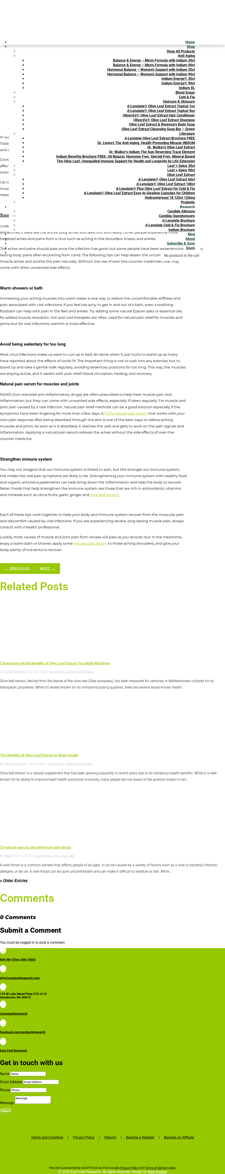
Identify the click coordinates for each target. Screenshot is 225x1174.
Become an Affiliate (179, 1137)
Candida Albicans (181, 211)
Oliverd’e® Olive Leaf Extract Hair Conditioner (159, 115)
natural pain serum (90, 543)
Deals (190, 248)
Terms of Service (156, 1168)
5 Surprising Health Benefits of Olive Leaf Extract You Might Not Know (55, 663)
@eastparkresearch (13, 1013)
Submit (6, 1111)
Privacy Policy (84, 1137)
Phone (5, 1090)
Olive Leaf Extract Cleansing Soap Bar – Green (158, 129)
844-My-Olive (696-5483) (18, 959)
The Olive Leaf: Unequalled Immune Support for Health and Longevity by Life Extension (126, 161)
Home (190, 42)
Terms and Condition (47, 1137)
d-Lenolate (57, 672)
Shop (191, 47)
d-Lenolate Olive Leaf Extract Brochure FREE (160, 138)
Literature (187, 134)
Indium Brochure (182, 230)
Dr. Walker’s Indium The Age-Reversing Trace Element (152, 152)
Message (7, 1103)
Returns (110, 1137)
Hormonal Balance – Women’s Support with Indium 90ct (151, 74)
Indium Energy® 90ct (178, 83)
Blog (191, 234)
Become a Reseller (140, 1137)
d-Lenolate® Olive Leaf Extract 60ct (166, 179)
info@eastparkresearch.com (20, 978)
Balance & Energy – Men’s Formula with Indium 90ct (154, 65)
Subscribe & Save (181, 243)
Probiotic (188, 202)
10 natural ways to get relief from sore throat (35, 847)
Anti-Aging (186, 56)
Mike (8, 856)
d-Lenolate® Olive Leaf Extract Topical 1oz (161, 106)
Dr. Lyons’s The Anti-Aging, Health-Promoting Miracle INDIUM (146, 143)
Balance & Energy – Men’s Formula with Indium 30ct (154, 60)
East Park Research (13, 1050)
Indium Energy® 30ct (178, 79)
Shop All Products (181, 51)
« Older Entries (14, 880)
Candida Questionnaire (177, 216)
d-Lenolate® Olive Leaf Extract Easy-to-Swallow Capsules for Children (139, 193)
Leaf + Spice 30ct (181, 166)
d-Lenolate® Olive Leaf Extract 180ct (165, 184)
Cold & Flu (187, 97)
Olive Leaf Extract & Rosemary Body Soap (162, 124)
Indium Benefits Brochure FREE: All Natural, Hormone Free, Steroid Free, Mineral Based (125, 156)
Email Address (11, 1082)
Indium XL (187, 88)
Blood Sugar (185, 92)
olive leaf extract (104, 495)
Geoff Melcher (15, 672)
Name (4, 1074)
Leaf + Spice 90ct (181, 170)
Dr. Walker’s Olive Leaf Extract (171, 147)
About (190, 239)
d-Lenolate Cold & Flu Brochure (170, 225)
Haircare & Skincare (179, 101)
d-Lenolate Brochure (178, 220)
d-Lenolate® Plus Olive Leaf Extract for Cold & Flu (155, 189)
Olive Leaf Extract (181, 175)
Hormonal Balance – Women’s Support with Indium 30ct (151, 70)
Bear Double (157, 1172)
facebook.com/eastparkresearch (22, 1032)
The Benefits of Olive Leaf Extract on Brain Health (39, 755)
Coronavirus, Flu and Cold (54, 856)
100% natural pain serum (125, 413)
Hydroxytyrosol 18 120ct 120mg (170, 198)
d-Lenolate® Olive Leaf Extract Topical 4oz (161, 111)
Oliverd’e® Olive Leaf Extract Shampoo (164, 120)
